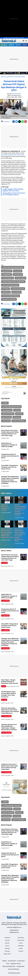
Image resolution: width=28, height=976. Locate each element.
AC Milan (4, 403)
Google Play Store (7, 278)
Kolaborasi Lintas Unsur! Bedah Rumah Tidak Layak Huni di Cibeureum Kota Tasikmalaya (9, 766)
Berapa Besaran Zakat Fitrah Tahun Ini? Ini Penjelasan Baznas (13, 194)
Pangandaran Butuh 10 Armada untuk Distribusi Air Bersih (10, 456)
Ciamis (3, 686)
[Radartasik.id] (9, 41)
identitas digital (20, 278)
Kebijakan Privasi (15, 963)
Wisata (21, 948)
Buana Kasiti (6, 421)
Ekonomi (18, 45)
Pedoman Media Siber (8, 966)
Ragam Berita (7, 954)
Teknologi (7, 951)
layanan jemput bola (18, 289)
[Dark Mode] (23, 41)
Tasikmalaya (5, 292)
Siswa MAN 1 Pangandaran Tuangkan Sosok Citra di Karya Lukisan (9, 467)
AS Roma (17, 410)
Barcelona (19, 414)
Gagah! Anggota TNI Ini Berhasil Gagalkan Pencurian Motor (12, 190)
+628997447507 (14, 930)
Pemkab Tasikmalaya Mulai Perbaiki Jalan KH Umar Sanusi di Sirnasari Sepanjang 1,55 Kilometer (20, 510)
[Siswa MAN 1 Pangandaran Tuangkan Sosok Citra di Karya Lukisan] (23, 468)
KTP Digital (5, 289)
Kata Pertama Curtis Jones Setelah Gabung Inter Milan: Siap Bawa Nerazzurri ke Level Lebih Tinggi (10, 432)
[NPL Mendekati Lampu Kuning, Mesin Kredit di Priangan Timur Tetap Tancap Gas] (23, 694)
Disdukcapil (17, 271)
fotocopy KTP (18, 274)
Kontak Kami (21, 961)
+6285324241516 (14, 932)
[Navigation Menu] (26, 41)
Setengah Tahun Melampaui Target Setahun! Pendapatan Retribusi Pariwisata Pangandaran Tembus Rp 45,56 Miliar (10, 480)
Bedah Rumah (6, 417)
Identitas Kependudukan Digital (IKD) (13, 281)
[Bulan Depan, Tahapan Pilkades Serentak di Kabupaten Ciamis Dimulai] (23, 682)
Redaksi (4, 961)
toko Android (16, 292)
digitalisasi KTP (6, 271)
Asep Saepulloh (6, 410)
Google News (20, 966)
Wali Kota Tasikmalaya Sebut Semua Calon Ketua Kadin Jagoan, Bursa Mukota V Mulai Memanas (10, 710)
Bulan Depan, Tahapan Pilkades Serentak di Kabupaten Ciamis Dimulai (9, 681)
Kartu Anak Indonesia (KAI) (10, 285)
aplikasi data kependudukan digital (12, 267)
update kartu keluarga (9, 299)
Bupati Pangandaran (19, 421)
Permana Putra (16, 93)
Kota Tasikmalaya (20, 76)
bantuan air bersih (7, 414)
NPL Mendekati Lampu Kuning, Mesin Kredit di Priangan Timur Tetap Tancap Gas (8, 694)
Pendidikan (21, 945)
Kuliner (21, 943)
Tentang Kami (12, 961)
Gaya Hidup (21, 937)
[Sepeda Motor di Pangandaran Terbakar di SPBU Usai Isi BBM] (23, 445)
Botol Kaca (17, 417)
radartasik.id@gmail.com (14, 927)
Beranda (3, 76)
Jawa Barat (4, 45)
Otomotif (21, 951)
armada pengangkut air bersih (11, 406)
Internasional (20, 940)
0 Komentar (6, 122)
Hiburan (25, 45)
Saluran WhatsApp (13, 969)
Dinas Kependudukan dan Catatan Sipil (12, 155)
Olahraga (7, 948)
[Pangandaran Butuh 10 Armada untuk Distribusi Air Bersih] (23, 456)
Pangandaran (5, 600)
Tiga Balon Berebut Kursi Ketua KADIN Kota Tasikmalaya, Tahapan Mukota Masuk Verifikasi (9, 727)
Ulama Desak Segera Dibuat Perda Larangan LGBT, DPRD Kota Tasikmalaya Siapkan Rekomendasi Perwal (20, 535)
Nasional (11, 45)
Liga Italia (4, 563)
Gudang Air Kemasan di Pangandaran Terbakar (5, 507)
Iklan (8, 963)
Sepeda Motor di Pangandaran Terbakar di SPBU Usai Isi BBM (9, 444)
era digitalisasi (6, 274)
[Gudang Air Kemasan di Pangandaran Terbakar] (7, 499)
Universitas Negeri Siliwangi (10, 296)
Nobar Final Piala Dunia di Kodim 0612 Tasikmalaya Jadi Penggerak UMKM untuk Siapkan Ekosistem (7, 533)
